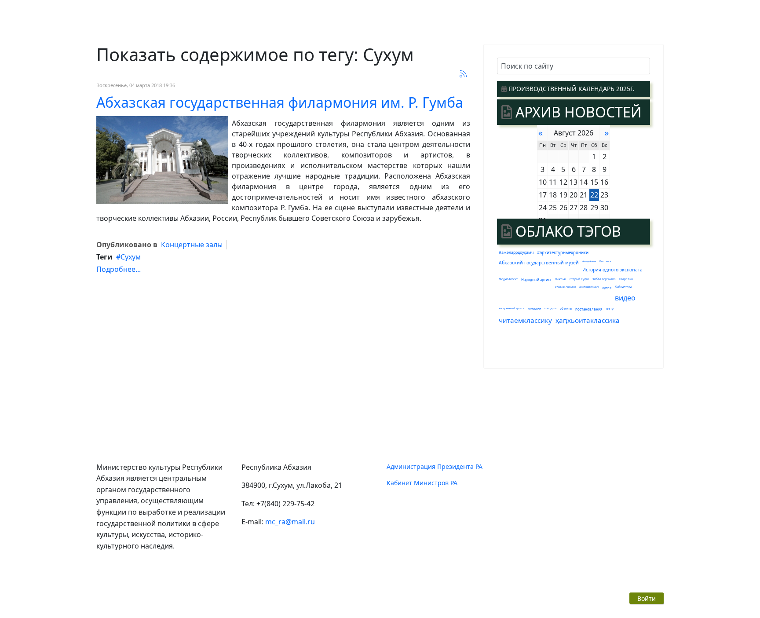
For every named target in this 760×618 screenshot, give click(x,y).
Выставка (605, 261)
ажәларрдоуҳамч (589, 287)
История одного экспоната (612, 270)
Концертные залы (192, 244)
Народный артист (536, 279)
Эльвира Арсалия (565, 287)
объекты (566, 309)
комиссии (534, 309)
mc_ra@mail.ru (290, 522)
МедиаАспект (508, 279)
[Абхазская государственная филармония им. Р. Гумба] (162, 160)
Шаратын (626, 279)
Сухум (131, 257)
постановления (588, 309)
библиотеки (623, 287)
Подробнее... (118, 269)
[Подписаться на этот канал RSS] (463, 73)
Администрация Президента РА (434, 466)
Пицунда (560, 279)
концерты (550, 308)
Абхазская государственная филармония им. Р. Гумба (279, 102)
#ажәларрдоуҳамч (516, 252)
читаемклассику (525, 320)
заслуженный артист (511, 308)
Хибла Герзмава (604, 279)
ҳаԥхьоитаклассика (587, 320)
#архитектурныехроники (562, 253)
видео (625, 298)
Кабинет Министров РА (422, 483)
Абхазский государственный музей (539, 263)
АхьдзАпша (589, 261)
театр (610, 309)
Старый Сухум (579, 279)
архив (606, 287)
